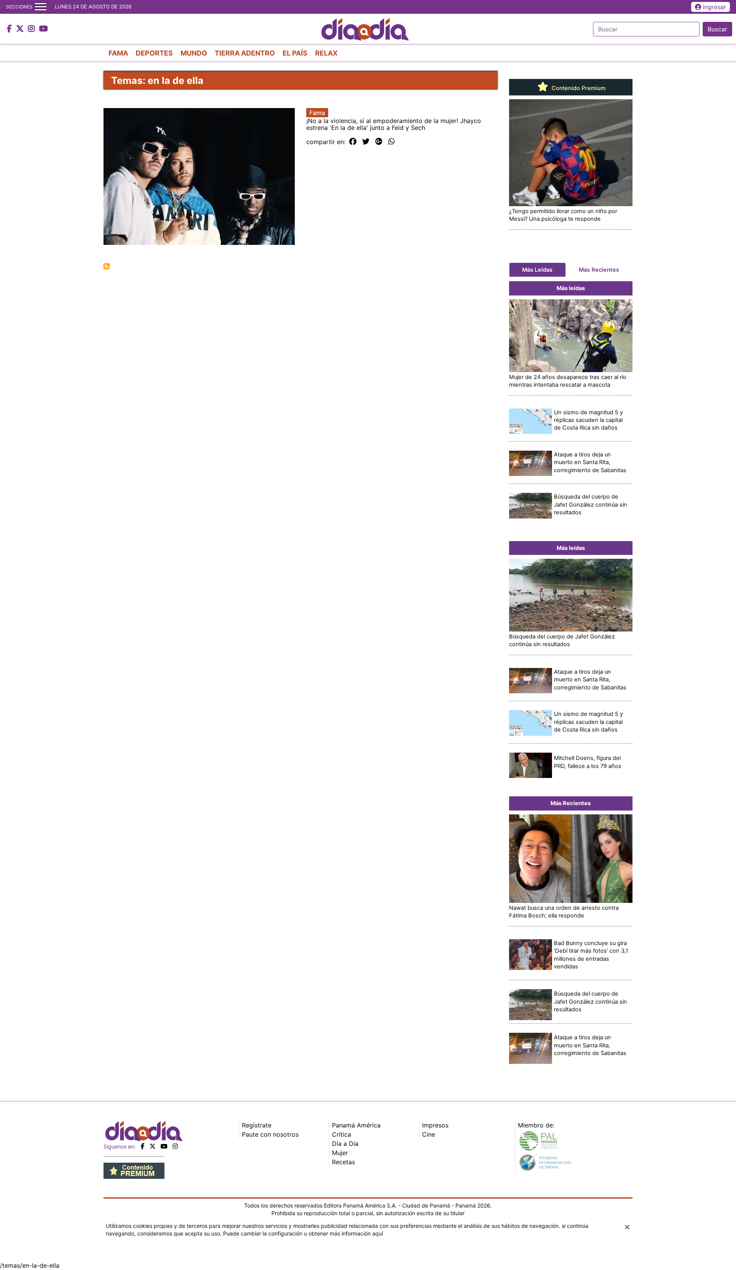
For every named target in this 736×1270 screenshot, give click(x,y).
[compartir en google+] (378, 142)
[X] (153, 1146)
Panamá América (356, 1125)
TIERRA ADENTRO (245, 53)
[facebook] (143, 1146)
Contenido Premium (578, 88)
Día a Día (345, 1143)
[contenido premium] (134, 1170)
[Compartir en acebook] (352, 142)
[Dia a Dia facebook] (10, 29)
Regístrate (256, 1125)
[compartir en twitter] (365, 142)
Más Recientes (599, 269)
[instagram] (175, 1146)
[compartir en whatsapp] (391, 142)
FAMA (118, 53)
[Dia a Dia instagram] (32, 29)
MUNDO (194, 53)
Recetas (343, 1162)
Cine (428, 1134)
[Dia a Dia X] (21, 29)
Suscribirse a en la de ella (107, 266)
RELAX (326, 53)
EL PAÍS (295, 53)
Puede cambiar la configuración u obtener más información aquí (303, 1233)
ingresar (714, 7)
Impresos (435, 1125)
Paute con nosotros (270, 1134)
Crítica (341, 1134)
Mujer (340, 1153)
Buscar (717, 29)
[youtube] (164, 1146)
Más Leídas (537, 269)
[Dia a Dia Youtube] (43, 29)
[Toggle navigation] (41, 7)
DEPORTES (154, 53)
